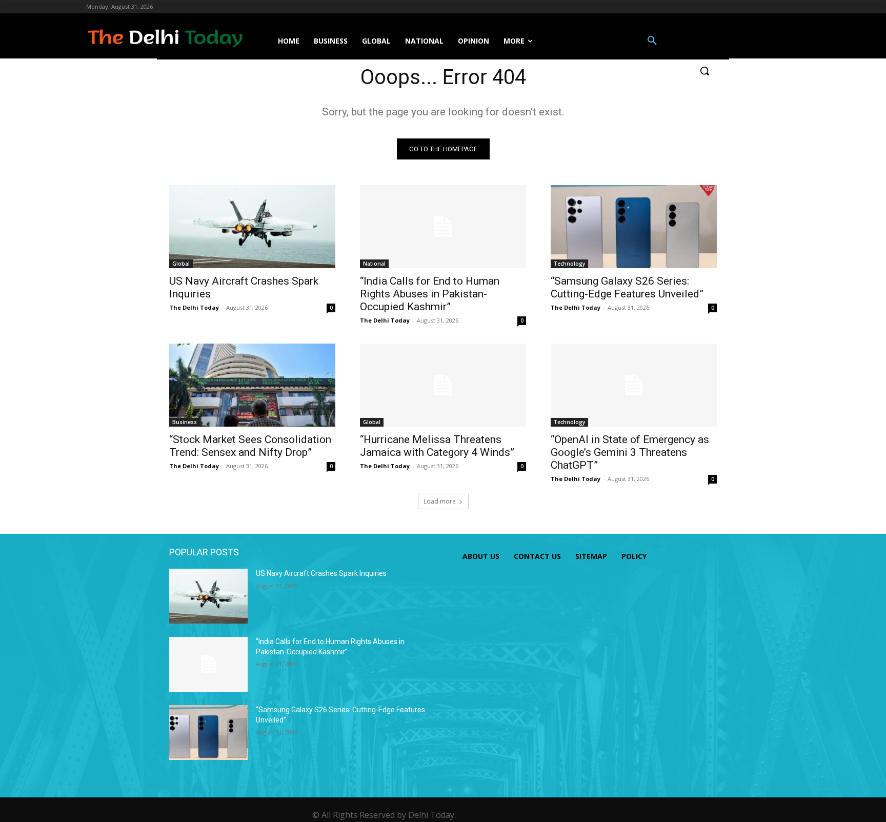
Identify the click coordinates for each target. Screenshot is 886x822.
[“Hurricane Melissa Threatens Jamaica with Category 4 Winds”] (443, 385)
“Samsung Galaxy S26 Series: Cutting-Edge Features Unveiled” (627, 287)
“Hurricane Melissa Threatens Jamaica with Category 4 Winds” (437, 445)
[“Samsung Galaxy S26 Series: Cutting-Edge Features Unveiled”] (634, 226)
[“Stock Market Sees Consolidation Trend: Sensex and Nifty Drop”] (252, 385)
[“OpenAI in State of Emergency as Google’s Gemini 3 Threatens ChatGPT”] (634, 385)
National (374, 263)
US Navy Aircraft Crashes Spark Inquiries (321, 573)
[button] (652, 41)
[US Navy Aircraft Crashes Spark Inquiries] (252, 226)
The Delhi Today (194, 307)
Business (184, 422)
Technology (569, 263)
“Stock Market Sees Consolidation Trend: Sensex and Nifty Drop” (250, 445)
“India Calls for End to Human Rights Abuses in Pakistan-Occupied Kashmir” (429, 294)
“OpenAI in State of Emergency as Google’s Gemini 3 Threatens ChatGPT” (630, 452)
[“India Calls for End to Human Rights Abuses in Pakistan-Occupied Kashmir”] (443, 226)
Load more (440, 501)
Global (181, 263)
